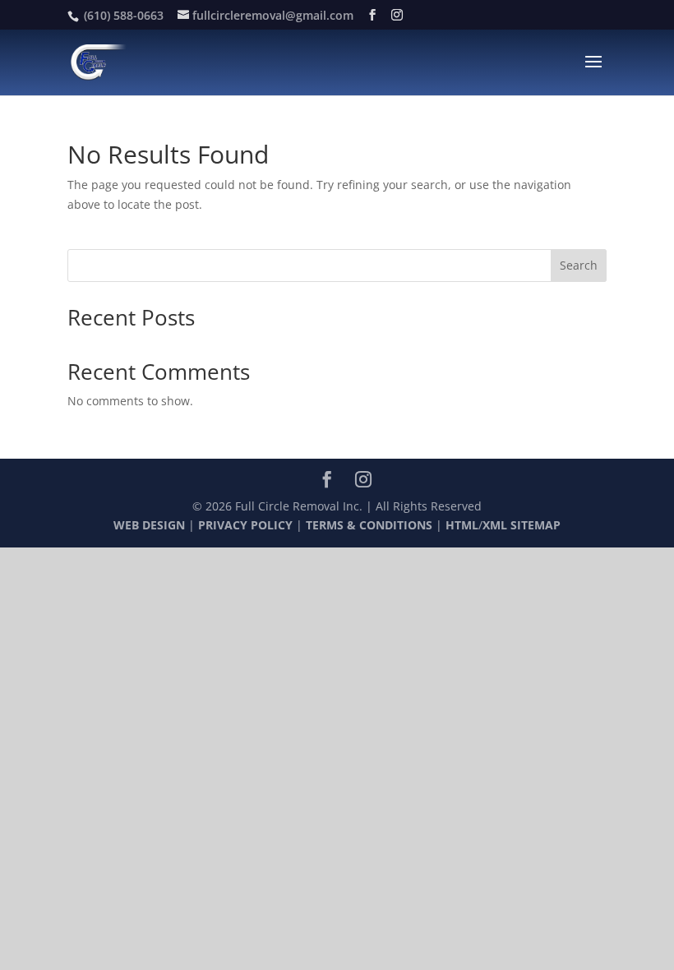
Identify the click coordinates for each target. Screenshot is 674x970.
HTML (461, 525)
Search (579, 265)
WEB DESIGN (149, 525)
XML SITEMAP (521, 525)
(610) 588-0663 (124, 15)
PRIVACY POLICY (245, 525)
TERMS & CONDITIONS (369, 525)
